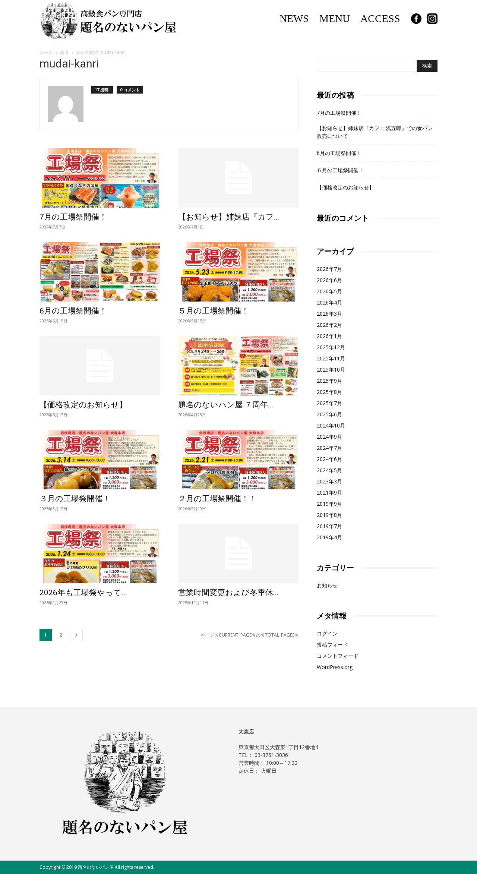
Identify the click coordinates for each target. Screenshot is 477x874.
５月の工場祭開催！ (213, 310)
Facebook (416, 19)
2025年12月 (331, 347)
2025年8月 (329, 391)
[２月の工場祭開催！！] (238, 459)
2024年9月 (329, 436)
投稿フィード (332, 644)
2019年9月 (329, 503)
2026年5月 (329, 291)
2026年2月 (329, 324)
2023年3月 (329, 481)
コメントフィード (337, 655)
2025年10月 (331, 369)
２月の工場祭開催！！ (217, 498)
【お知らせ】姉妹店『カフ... (228, 216)
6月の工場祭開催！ (73, 310)
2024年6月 (329, 459)
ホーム (46, 52)
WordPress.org (335, 667)
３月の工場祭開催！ (75, 498)
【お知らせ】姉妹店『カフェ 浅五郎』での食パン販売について (375, 132)
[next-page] (76, 635)
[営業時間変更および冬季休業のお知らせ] (238, 553)
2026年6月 (329, 280)
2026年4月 (329, 302)
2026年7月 (329, 268)
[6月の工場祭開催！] (100, 272)
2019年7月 (329, 526)
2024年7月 (329, 447)
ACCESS (380, 18)
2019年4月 (329, 537)
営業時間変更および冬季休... (228, 592)
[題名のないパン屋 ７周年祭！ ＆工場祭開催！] (238, 365)
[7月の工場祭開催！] (100, 178)
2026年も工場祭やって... (83, 592)
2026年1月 (329, 336)
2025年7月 (329, 403)
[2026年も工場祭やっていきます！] (100, 553)
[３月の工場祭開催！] (100, 459)
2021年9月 (329, 492)
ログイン (327, 633)
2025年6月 (329, 414)
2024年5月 (329, 470)
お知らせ (327, 585)
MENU (334, 18)
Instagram (432, 19)
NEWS (294, 18)
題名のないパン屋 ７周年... (226, 404)
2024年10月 (331, 425)
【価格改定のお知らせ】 (83, 404)
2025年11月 (331, 358)
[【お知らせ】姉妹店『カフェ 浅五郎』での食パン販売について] (238, 178)
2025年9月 (329, 380)
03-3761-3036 (271, 754)
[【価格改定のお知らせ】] (100, 365)
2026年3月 (329, 313)
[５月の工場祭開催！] (238, 272)
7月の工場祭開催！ (73, 216)
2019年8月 (329, 514)
